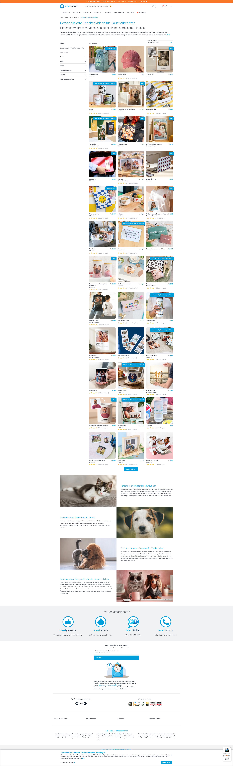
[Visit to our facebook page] (77, 703)
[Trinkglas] (159, 410)
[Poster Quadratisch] (159, 445)
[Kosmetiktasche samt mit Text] (159, 234)
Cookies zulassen (166, 762)
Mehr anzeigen (130, 469)
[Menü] (230, 748)
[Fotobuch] (131, 164)
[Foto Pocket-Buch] (131, 305)
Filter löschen (64, 52)
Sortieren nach (152, 40)
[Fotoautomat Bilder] (131, 340)
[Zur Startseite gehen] (69, 6)
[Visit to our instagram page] (81, 703)
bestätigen (99, 658)
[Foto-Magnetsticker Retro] (102, 445)
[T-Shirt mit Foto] (102, 305)
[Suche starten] (153, 6)
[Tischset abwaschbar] (131, 269)
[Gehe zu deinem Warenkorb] (170, 6)
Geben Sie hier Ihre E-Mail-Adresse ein (107, 651)
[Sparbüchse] (131, 445)
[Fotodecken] (102, 234)
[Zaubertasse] (102, 375)
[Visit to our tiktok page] (85, 703)
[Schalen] (131, 199)
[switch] (227, 759)
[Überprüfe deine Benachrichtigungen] (166, 6)
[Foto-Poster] (102, 340)
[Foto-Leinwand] (159, 375)
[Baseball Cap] (131, 59)
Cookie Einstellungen (67, 762)
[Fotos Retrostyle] (159, 94)
